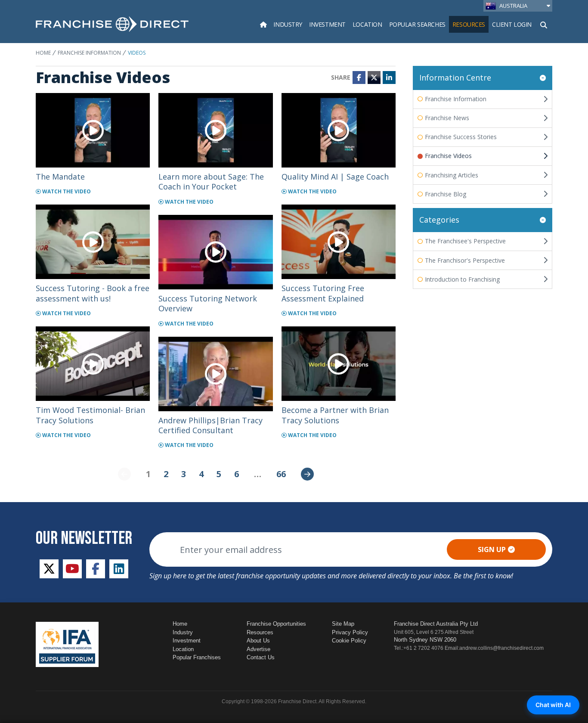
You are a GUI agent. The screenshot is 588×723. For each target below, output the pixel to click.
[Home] (263, 24)
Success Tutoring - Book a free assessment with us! (92, 293)
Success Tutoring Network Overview (207, 303)
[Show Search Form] (543, 24)
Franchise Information (89, 52)
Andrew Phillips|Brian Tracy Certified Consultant (210, 425)
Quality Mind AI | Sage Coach (335, 176)
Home (43, 52)
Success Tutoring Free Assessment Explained (323, 293)
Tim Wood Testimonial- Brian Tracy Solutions (90, 415)
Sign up (492, 549)
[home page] (112, 24)
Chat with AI (553, 704)
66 (281, 474)
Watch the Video (66, 191)
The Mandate (60, 176)
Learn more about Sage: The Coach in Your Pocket (211, 181)
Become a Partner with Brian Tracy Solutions (335, 415)
